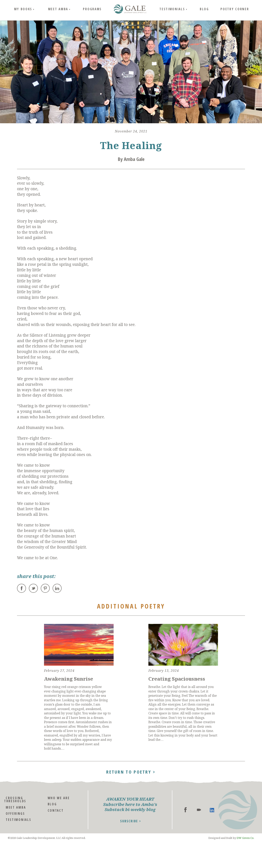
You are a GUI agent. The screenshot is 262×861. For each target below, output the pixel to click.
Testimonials (172, 9)
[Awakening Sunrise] (79, 645)
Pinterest (45, 588)
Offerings (15, 813)
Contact (56, 810)
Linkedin (212, 809)
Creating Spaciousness (176, 678)
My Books (23, 9)
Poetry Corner (234, 9)
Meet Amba (58, 9)
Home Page (130, 9)
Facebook (21, 588)
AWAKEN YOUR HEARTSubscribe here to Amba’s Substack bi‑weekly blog (130, 804)
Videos (198, 809)
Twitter (33, 588)
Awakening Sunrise (68, 678)
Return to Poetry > (131, 771)
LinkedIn (57, 588)
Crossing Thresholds (15, 799)
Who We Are (59, 798)
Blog (204, 9)
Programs (92, 9)
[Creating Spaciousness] (183, 645)
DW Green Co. (245, 838)
